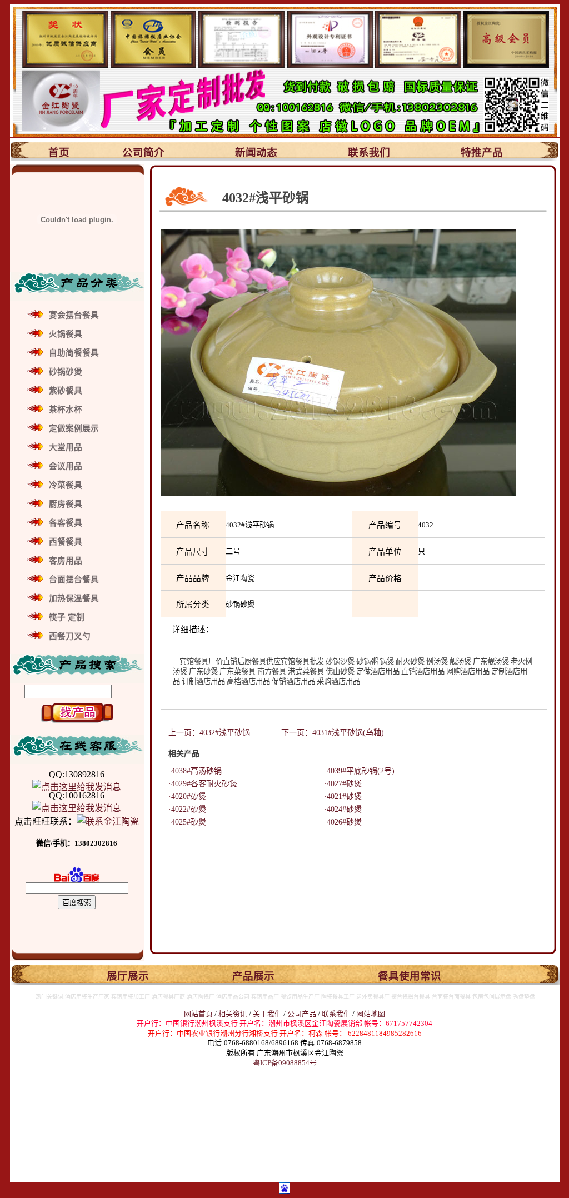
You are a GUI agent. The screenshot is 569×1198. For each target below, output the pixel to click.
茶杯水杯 (65, 409)
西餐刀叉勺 (70, 636)
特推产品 (482, 152)
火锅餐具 (65, 334)
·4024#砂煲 (339, 809)
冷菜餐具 (65, 485)
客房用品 (65, 560)
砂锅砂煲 (65, 371)
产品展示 (253, 976)
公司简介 (143, 152)
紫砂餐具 (65, 390)
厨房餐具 (65, 504)
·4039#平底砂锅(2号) (355, 771)
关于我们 (268, 1014)
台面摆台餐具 (74, 579)
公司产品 (301, 1014)
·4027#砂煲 (339, 784)
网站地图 (370, 1014)
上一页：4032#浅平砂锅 (209, 732)
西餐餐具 (65, 541)
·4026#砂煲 (339, 822)
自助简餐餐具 (74, 352)
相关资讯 (232, 1014)
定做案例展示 (74, 428)
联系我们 (369, 152)
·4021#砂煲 (339, 796)
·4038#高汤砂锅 (191, 771)
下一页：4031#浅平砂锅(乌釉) (332, 732)
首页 (58, 152)
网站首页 (198, 1014)
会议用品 (65, 466)
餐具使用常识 (409, 976)
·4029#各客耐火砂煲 (199, 784)
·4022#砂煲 (183, 809)
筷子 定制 (66, 617)
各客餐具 (65, 522)
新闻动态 (256, 152)
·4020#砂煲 (183, 796)
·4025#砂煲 (183, 822)
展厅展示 (128, 976)
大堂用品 (65, 447)
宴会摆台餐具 (74, 315)
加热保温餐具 (74, 598)
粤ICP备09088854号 (285, 1063)
